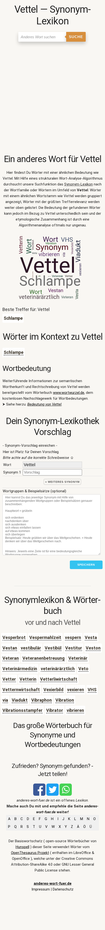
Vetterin (28, 679)
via (5, 700)
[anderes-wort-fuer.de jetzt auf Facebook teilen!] (39, 794)
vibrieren (75, 710)
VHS (92, 689)
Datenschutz (63, 889)
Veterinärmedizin (19, 668)
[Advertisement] (52, 99)
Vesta (91, 637)
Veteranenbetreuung (43, 658)
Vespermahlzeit (45, 637)
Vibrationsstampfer (22, 710)
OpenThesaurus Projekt (30, 853)
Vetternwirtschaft (21, 689)
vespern (73, 637)
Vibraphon (41, 700)
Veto (83, 668)
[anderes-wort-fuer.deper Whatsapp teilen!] (66, 794)
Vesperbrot (14, 637)
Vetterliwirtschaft (58, 679)
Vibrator (54, 710)
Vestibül (53, 647)
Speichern (86, 564)
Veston (93, 647)
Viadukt (20, 700)
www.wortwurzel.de (68, 392)
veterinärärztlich (58, 668)
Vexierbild (53, 689)
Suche (76, 37)
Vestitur (73, 647)
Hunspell (22, 847)
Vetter (9, 679)
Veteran (10, 658)
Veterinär (77, 658)
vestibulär (31, 647)
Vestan (9, 647)
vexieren (75, 689)
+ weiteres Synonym (62, 481)
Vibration (64, 700)
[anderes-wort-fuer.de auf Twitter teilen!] (52, 794)
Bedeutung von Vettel (44, 404)
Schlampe (13, 352)
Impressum (41, 889)
